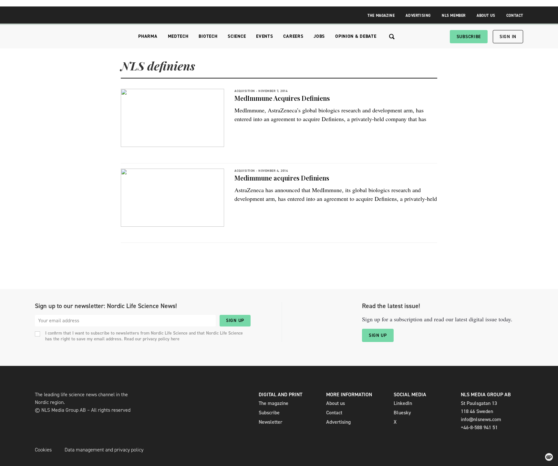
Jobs (319, 36)
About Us (486, 15)
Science (237, 36)
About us (335, 403)
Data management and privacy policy (104, 449)
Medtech (178, 36)
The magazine (273, 403)
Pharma (147, 36)
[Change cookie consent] (549, 457)
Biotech (208, 36)
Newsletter (270, 422)
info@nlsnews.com (481, 419)
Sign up (235, 320)
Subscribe (469, 37)
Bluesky (402, 412)
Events (264, 36)
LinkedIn (403, 403)
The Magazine (381, 15)
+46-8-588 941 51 (479, 427)
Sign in (508, 37)
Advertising (418, 15)
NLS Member (454, 15)
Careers (293, 36)
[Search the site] (392, 36)
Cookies (43, 449)
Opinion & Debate (355, 36)
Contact (514, 15)
